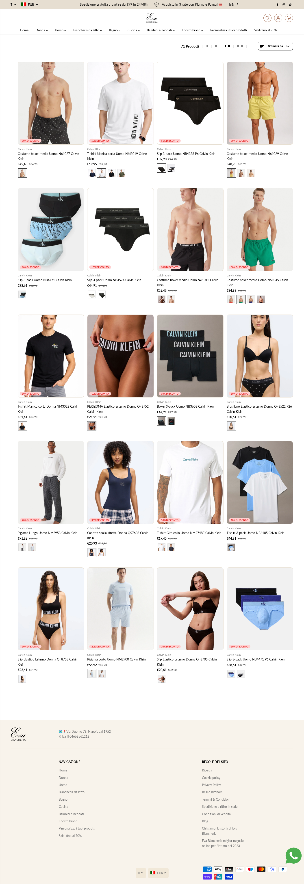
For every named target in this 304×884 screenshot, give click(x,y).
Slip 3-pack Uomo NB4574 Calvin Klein (114, 280)
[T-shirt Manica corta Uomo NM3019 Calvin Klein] (120, 103)
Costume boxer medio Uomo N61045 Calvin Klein (257, 282)
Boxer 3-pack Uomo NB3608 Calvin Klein (185, 406)
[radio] (22, 173)
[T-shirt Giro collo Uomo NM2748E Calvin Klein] (190, 482)
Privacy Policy (211, 785)
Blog (205, 821)
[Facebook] (277, 4)
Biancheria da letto (86, 30)
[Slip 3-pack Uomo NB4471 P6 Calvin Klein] (260, 609)
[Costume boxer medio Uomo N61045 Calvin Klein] (260, 229)
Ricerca (207, 770)
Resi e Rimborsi (212, 792)
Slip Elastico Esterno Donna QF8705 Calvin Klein (187, 661)
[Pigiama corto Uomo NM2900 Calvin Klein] (120, 609)
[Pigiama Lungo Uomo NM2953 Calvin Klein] (51, 482)
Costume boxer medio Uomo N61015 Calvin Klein (187, 282)
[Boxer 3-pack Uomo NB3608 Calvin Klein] (190, 356)
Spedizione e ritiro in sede (219, 806)
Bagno (114, 30)
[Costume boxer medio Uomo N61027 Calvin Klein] (51, 103)
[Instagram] (284, 4)
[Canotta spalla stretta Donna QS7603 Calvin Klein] (120, 482)
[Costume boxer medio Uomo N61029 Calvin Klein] (260, 103)
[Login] (278, 18)
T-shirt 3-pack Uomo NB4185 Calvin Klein (255, 533)
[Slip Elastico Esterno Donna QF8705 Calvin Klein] (190, 609)
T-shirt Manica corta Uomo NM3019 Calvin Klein (117, 156)
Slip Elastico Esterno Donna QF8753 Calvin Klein (48, 661)
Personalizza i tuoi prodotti (228, 30)
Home (24, 30)
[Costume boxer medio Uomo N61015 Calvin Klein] (190, 229)
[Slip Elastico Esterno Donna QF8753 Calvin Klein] (51, 609)
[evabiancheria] (152, 17)
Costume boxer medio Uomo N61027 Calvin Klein (48, 156)
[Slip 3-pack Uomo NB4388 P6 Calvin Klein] (190, 103)
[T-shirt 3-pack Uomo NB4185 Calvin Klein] (260, 482)
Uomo (59, 30)
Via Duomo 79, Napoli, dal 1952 (88, 731)
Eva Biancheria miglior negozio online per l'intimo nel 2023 (223, 843)
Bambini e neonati (160, 30)
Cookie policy (211, 778)
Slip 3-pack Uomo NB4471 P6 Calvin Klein (256, 659)
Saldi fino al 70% (265, 30)
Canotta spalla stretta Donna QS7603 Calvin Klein (117, 535)
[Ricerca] (267, 18)
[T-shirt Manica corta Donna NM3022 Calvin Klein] (51, 356)
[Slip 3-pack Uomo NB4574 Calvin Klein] (120, 229)
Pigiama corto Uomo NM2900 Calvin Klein (116, 659)
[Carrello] (289, 18)
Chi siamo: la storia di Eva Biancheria (219, 830)
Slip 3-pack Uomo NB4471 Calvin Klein (45, 280)
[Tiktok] (290, 4)
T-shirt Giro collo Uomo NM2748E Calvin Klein (189, 533)
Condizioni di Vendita (216, 814)
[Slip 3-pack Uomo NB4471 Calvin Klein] (51, 229)
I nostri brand (191, 30)
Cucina (133, 30)
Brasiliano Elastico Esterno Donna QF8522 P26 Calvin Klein (259, 408)
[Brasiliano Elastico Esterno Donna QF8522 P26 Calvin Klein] (260, 356)
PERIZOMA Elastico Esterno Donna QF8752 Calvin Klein (118, 408)
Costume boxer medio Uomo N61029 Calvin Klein (257, 156)
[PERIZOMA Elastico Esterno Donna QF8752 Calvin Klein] (120, 356)
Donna (41, 30)
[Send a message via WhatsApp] (293, 855)
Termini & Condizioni (216, 799)
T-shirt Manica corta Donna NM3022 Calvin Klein (48, 408)
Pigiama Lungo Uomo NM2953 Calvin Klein (47, 533)
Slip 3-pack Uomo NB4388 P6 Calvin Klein (186, 154)
